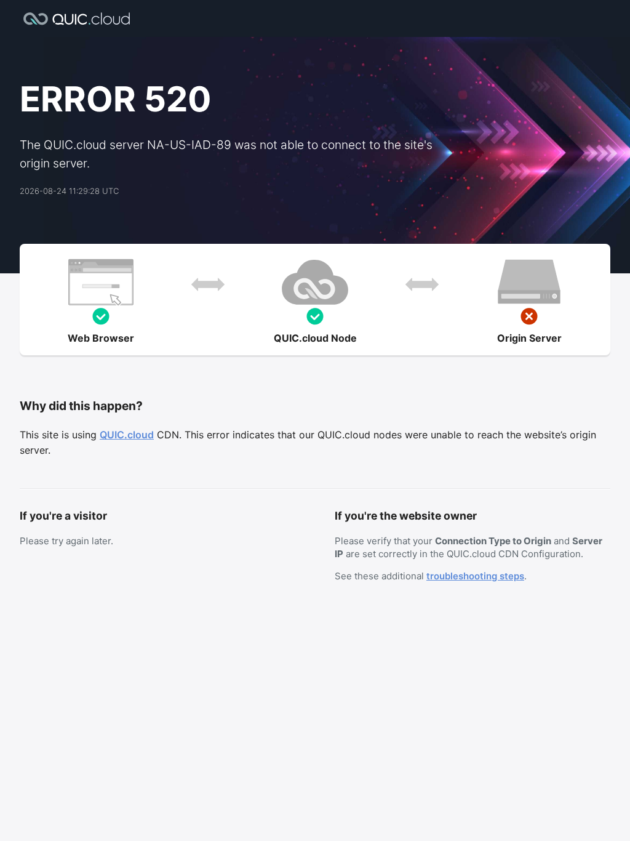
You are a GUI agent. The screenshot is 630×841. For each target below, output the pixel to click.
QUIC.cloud (127, 435)
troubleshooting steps (475, 576)
